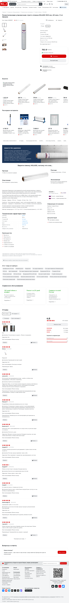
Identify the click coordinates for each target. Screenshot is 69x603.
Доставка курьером (29, 570)
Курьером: (45, 70)
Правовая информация (7, 578)
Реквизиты (4, 569)
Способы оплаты (29, 578)
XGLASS (51, 192)
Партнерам (16, 577)
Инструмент (6, 7)
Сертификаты (5, 575)
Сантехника (55, 7)
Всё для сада (18, 7)
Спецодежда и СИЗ (46, 7)
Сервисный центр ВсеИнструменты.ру (41, 571)
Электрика (25, 7)
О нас (3, 571)
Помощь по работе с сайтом (41, 576)
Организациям (16, 575)
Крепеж (12, 7)
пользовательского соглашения (47, 596)
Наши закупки (16, 578)
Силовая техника (33, 7)
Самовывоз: (45, 66)
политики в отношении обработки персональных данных (26, 596)
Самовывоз (27, 576)
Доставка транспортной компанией (28, 574)
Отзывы (5, 310)
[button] (6, 313)
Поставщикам (16, 573)
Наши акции (16, 569)
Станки (39, 7)
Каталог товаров (6, 584)
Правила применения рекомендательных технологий (7, 582)
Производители (6, 577)
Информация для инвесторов (6, 573)
